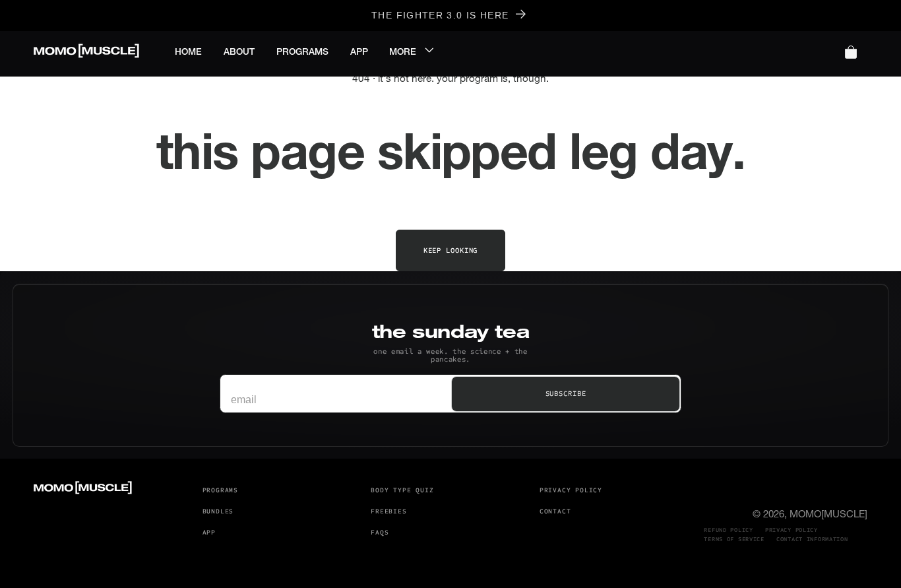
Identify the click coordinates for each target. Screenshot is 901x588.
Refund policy (728, 530)
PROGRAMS (220, 490)
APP (209, 533)
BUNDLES (218, 511)
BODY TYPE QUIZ (402, 490)
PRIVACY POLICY (571, 490)
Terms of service (734, 539)
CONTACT (555, 511)
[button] (415, 52)
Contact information (812, 539)
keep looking (450, 250)
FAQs (379, 533)
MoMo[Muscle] (828, 514)
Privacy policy (791, 530)
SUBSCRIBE (565, 393)
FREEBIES (388, 511)
